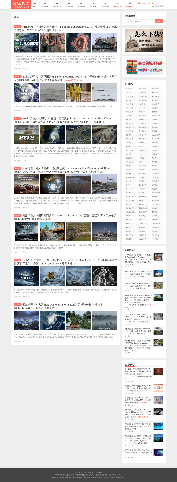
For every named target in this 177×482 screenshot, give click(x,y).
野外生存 (93, 6)
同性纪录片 (155, 150)
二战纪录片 (142, 123)
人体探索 (128, 173)
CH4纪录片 (129, 115)
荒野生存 (142, 181)
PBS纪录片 (129, 104)
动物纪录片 (155, 104)
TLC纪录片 (155, 235)
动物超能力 (155, 208)
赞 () (26, 69)
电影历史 (155, 212)
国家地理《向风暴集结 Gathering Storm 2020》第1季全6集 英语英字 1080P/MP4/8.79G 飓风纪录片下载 (58, 306)
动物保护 (128, 166)
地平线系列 (155, 185)
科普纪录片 (142, 166)
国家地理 (155, 92)
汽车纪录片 (155, 139)
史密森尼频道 (143, 127)
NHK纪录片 (142, 108)
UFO (140, 154)
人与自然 (142, 216)
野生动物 (142, 131)
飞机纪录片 (155, 181)
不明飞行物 (142, 196)
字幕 (144, 3)
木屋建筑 (128, 239)
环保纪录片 (155, 227)
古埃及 (128, 216)
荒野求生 (142, 142)
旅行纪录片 (142, 135)
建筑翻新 (142, 177)
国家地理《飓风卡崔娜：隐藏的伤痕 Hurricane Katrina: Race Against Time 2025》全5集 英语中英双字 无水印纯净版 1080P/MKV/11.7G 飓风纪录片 (61, 169)
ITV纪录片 (129, 189)
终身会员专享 (143, 100)
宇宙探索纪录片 (131, 208)
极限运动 (142, 227)
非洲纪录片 (155, 154)
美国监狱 (128, 231)
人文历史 (69, 6)
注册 (161, 6)
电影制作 (142, 139)
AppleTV (141, 200)
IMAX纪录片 (156, 177)
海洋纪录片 (129, 162)
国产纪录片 (155, 96)
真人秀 (154, 158)
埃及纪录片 (155, 231)
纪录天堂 (21, 4)
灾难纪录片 (155, 142)
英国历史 (155, 196)
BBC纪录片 (142, 89)
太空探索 (128, 219)
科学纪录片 (129, 223)
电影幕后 (128, 135)
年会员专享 (142, 96)
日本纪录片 (142, 150)
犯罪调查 (128, 100)
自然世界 (155, 189)
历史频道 (155, 108)
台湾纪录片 (129, 169)
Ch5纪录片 (129, 142)
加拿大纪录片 (130, 108)
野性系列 (142, 231)
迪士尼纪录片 (156, 135)
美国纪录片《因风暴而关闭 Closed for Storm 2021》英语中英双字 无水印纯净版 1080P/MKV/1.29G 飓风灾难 (65, 217)
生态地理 (57, 6)
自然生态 (155, 123)
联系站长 (156, 6)
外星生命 (142, 158)
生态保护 (128, 146)
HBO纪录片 (129, 123)
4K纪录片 (142, 104)
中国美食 (155, 112)
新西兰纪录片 (156, 223)
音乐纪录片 (155, 119)
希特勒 (141, 146)
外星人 (154, 166)
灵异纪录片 (155, 169)
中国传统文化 (143, 208)
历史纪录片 (142, 169)
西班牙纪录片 (156, 193)
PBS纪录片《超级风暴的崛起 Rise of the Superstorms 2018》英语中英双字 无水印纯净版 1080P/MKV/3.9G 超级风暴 (65, 28)
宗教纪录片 (129, 150)
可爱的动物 (142, 173)
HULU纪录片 (130, 158)
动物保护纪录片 (131, 212)
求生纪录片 (142, 185)
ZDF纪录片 (142, 223)
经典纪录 (105, 6)
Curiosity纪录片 (131, 127)
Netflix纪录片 (143, 92)
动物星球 (155, 219)
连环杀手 (142, 219)
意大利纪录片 (130, 200)
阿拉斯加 (128, 204)
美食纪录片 (155, 100)
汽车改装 (155, 162)
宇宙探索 (155, 127)
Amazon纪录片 (130, 177)
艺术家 (128, 185)
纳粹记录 (128, 154)
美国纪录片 (129, 89)
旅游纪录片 (129, 235)
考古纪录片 (142, 115)
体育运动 (142, 112)
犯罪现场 (155, 216)
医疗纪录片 (129, 139)
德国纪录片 (142, 119)
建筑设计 (155, 131)
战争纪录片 (155, 146)
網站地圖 (99, 472)
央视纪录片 (155, 89)
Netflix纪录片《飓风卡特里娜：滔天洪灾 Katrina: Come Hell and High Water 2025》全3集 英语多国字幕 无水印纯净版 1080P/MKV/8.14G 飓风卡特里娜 (62, 120)
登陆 (161, 3)
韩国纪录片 (142, 235)
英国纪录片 (129, 96)
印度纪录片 (155, 173)
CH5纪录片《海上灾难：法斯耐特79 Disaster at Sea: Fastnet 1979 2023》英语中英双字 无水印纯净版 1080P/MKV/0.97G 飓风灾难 (65, 261)
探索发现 (128, 227)
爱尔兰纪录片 (143, 212)
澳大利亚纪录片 (157, 115)
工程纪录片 (142, 204)
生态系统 (142, 193)
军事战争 (81, 6)
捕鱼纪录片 (142, 239)
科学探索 (45, 6)
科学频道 (142, 189)
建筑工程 (128, 119)
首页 (35, 6)
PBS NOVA (129, 196)
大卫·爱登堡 (155, 200)
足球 (140, 162)
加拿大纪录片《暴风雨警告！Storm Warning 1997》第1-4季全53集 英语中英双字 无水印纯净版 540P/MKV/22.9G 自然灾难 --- (65, 78)
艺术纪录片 (129, 131)
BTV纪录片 (129, 181)
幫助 (157, 3)
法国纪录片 (129, 112)
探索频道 (128, 92)
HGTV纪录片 (156, 204)
